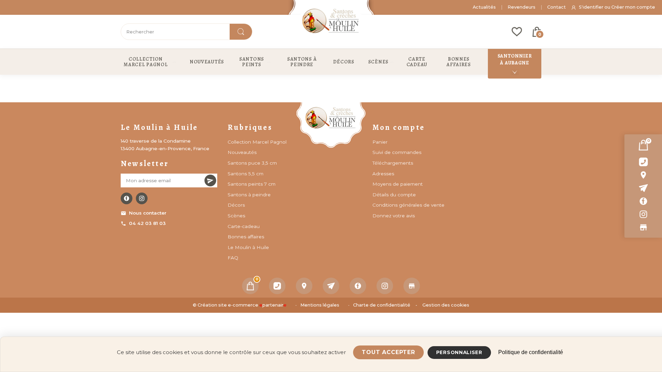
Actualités (484, 7)
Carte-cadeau (244, 226)
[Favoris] (517, 32)
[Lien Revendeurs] (643, 227)
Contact (556, 7)
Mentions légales (319, 305)
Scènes (236, 215)
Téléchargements (392, 163)
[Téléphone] (277, 286)
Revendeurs (521, 7)
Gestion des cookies (445, 305)
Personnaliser (459, 352)
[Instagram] (643, 214)
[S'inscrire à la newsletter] (210, 180)
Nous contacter (148, 213)
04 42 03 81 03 (147, 223)
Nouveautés (242, 152)
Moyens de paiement (397, 184)
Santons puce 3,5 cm (252, 163)
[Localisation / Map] (643, 174)
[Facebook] (643, 201)
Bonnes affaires (246, 236)
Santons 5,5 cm (245, 173)
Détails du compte (394, 194)
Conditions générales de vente (408, 205)
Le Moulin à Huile (248, 247)
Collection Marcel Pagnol (257, 142)
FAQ (233, 257)
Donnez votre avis (393, 215)
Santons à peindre (249, 194)
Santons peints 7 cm (251, 184)
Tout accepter (388, 352)
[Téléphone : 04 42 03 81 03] (643, 161)
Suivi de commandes (396, 152)
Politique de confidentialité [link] (530, 352)
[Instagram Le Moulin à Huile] (142, 198)
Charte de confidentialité (381, 305)
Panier (380, 142)
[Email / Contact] (643, 188)
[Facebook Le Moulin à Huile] (126, 198)
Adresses (383, 173)
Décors (236, 205)
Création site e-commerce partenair (242, 305)
